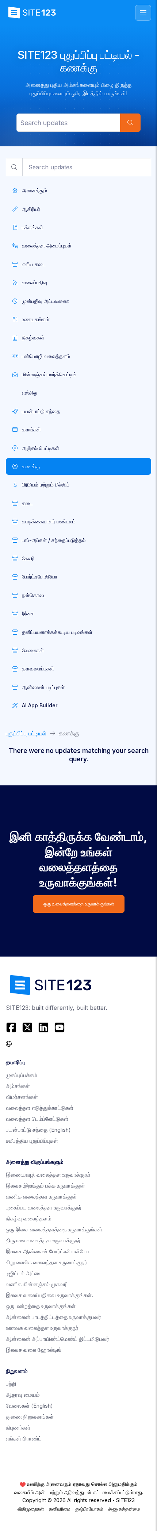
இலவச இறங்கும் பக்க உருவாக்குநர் (45, 1185)
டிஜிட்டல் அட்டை (24, 1273)
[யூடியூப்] (59, 1027)
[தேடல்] (130, 123)
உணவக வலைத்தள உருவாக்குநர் (42, 1327)
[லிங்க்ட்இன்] (43, 1027)
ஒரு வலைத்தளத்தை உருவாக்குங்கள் (78, 904)
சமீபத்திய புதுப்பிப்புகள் (32, 1140)
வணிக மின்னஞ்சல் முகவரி (37, 1284)
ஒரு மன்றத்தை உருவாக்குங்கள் (41, 1306)
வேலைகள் (29, 1405)
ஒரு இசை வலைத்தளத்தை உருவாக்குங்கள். (55, 1229)
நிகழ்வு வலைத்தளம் (28, 1218)
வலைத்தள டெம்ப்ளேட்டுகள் (37, 1118)
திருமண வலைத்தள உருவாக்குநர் (43, 1240)
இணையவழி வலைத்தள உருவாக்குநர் (48, 1174)
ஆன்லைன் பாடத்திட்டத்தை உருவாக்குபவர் (53, 1316)
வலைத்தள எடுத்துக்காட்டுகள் (39, 1107)
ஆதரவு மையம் (23, 1394)
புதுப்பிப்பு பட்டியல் (26, 733)
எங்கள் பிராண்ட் (24, 1438)
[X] (27, 1027)
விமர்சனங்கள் (22, 1096)
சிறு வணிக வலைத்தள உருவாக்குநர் (46, 1262)
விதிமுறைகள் (31, 1509)
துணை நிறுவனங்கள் (30, 1416)
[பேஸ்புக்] (12, 1027)
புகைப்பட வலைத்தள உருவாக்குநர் (44, 1207)
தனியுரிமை (59, 1509)
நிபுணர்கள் (18, 1427)
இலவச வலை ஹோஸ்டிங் (33, 1349)
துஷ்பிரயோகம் (89, 1509)
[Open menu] (143, 13)
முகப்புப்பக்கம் (21, 1075)
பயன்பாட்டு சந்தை (38, 1129)
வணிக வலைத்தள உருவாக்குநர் (41, 1196)
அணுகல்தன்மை (124, 1509)
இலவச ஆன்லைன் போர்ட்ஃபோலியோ (47, 1251)
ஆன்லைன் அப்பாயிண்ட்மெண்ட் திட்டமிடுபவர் (57, 1338)
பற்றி (11, 1383)
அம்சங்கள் (18, 1085)
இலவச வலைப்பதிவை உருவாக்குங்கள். (49, 1295)
